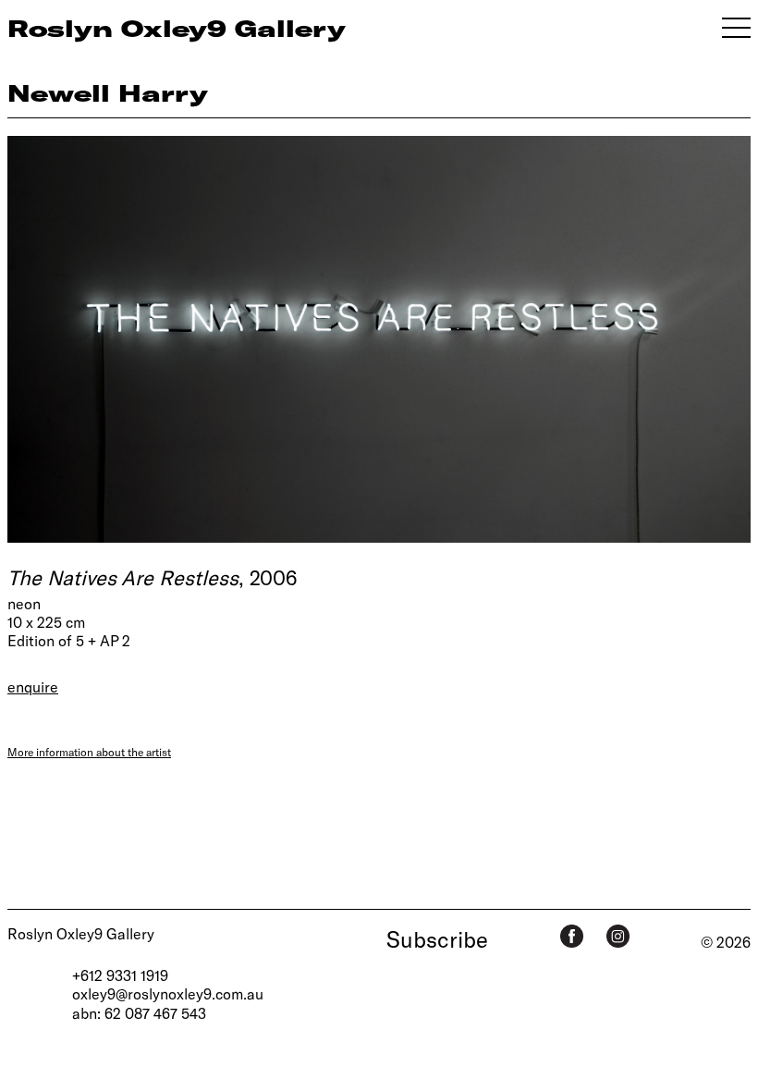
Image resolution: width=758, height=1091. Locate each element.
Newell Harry (107, 92)
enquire (32, 686)
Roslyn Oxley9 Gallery (80, 933)
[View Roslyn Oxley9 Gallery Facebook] (571, 936)
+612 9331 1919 (120, 975)
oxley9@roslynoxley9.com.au (167, 993)
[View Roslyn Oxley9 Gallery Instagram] (618, 936)
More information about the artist (89, 751)
